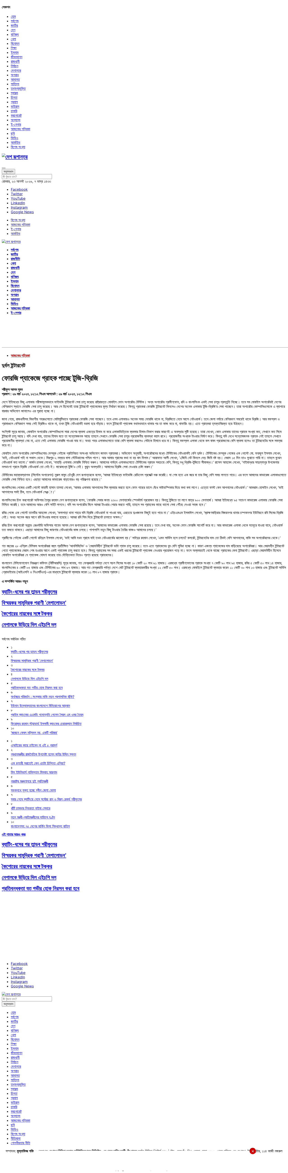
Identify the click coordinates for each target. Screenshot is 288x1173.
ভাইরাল (15, 106)
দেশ (13, 30)
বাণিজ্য (15, 34)
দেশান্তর (16, 70)
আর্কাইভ (15, 142)
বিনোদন (15, 43)
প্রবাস (14, 102)
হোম (13, 16)
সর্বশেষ (14, 21)
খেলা (13, 39)
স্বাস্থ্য (14, 93)
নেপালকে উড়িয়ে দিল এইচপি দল (29, 624)
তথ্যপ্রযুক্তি (18, 88)
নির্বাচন (14, 66)
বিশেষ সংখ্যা (18, 147)
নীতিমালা (15, 1138)
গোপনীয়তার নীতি (20, 1143)
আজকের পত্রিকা (20, 129)
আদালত (15, 79)
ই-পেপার (16, 124)
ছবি (13, 133)
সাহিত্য (15, 84)
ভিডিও (14, 138)
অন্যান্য (15, 120)
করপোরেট (16, 115)
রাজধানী (15, 61)
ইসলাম (14, 52)
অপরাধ (15, 75)
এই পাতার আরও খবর (13, 834)
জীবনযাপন (16, 57)
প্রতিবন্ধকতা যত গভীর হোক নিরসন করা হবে (40, 888)
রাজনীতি (15, 258)
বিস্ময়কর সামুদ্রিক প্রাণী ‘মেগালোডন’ (34, 602)
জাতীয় (14, 25)
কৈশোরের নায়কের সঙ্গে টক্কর (27, 613)
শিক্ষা (13, 48)
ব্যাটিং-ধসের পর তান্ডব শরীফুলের (29, 591)
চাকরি (14, 111)
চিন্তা (14, 97)
